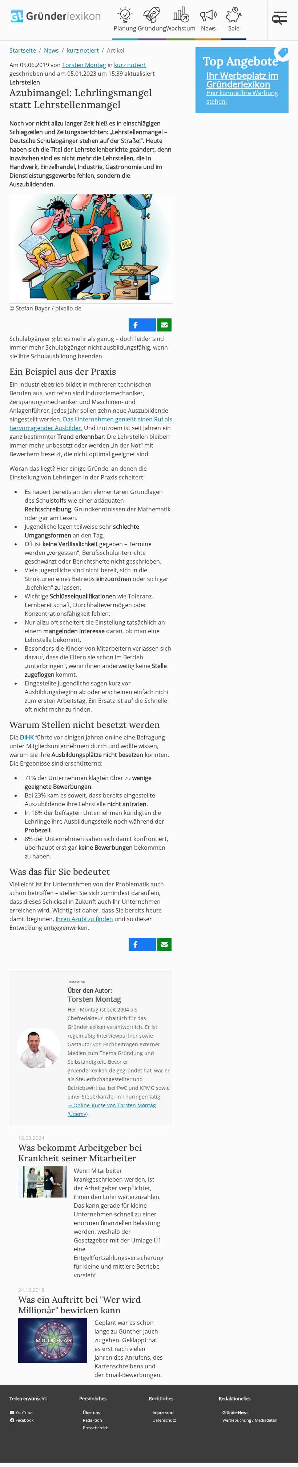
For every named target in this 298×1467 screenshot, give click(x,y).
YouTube (23, 1412)
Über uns (91, 1412)
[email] (164, 324)
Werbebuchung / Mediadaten (249, 1420)
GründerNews (235, 1412)
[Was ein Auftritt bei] (52, 1340)
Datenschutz (164, 1420)
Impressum (163, 1412)
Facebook (24, 1420)
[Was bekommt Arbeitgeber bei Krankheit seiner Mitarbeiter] (42, 1181)
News (51, 50)
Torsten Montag (84, 65)
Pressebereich (96, 1427)
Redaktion (76, 981)
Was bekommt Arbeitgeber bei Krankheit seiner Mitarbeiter (80, 1153)
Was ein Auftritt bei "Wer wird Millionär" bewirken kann (79, 1305)
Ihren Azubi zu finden (84, 919)
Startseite (22, 50)
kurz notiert (83, 50)
